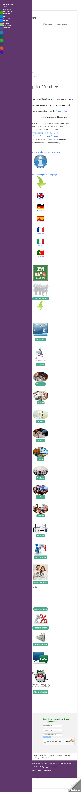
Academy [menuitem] (6, 28)
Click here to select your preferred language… (40, 175)
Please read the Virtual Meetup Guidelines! (40, 152)
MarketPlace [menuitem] (7, 11)
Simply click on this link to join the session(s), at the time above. (34, 133)
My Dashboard (40, 339)
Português (40, 256)
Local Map (40, 421)
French (42, 136)
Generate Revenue (40, 644)
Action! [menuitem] (5, 7)
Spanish (36, 136)
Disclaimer (45, 758)
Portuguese (55, 136)
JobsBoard (40, 478)
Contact (59, 755)
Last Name (46, 728)
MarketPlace (40, 384)
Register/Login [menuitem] (8, 4)
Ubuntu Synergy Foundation (46, 767)
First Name (46, 723)
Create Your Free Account (40, 298)
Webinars (40, 535)
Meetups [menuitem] (6, 21)
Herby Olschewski (44, 770)
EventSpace (40, 497)
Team (36, 755)
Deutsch (40, 210)
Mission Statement (40, 609)
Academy (40, 515)
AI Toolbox (40, 364)
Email (45, 732)
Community (40, 440)
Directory (41, 403)
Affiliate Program (41, 628)
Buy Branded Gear (40, 582)
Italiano (40, 245)
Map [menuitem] (4, 16)
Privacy (36, 758)
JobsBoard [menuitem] (6, 23)
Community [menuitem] (7, 18)
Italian (48, 136)
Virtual (35, 76)
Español (40, 222)
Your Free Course (41, 557)
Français (40, 233)
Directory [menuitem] (6, 14)
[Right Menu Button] (2, 2)
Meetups (40, 459)
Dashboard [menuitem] (7, 9)
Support (67, 755)
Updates (51, 755)
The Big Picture (40, 692)
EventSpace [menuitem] (7, 25)
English (40, 199)
